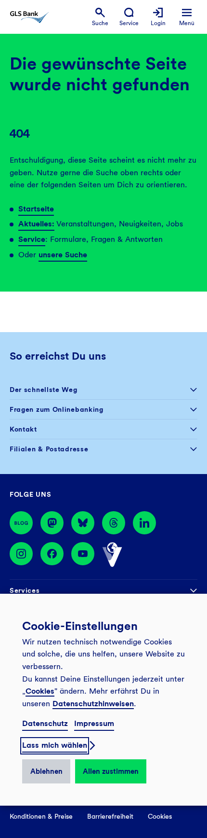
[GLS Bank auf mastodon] (52, 522)
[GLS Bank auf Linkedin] (144, 522)
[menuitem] (100, 17)
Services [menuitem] (25, 590)
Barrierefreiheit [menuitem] (110, 816)
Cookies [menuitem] (160, 816)
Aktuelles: (36, 223)
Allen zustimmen (111, 771)
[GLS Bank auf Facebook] (52, 554)
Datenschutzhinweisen (93, 703)
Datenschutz (45, 723)
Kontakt (23, 429)
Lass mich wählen (54, 745)
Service (31, 239)
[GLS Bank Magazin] (21, 522)
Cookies (40, 691)
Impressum (94, 723)
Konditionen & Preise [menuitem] (41, 816)
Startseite (36, 208)
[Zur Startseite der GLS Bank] (29, 17)
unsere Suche (63, 254)
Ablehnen (46, 771)
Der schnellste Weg (44, 389)
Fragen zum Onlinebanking (57, 409)
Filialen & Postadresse (49, 449)
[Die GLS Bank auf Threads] (113, 522)
